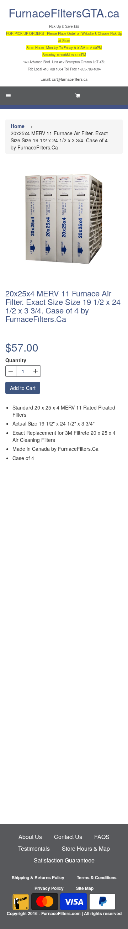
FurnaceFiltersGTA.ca (64, 12)
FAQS (102, 837)
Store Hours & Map (86, 848)
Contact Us (68, 837)
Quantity (15, 360)
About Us (30, 837)
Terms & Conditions (97, 877)
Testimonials (34, 848)
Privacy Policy (49, 888)
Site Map (85, 888)
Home (18, 126)
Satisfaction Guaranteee (64, 860)
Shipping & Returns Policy (38, 877)
